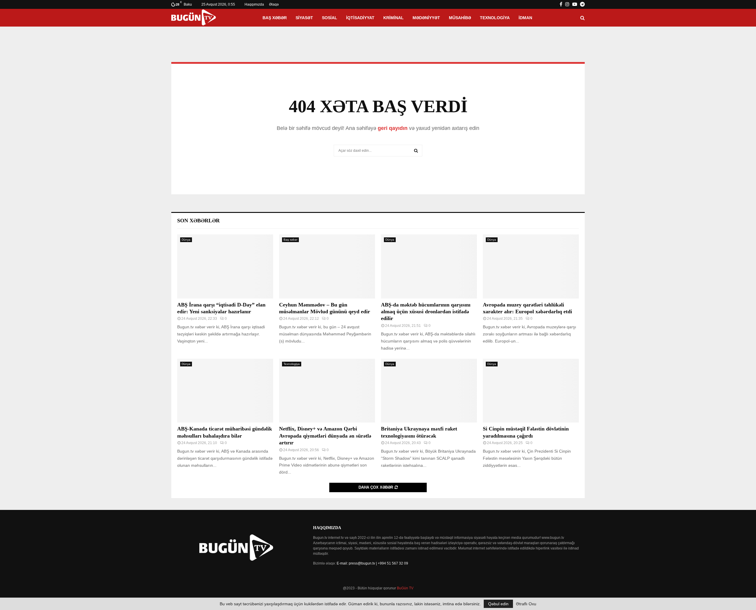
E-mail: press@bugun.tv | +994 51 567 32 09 (372, 563)
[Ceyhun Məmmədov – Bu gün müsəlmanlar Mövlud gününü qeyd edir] (327, 266)
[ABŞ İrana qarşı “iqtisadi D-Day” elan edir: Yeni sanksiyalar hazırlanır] (225, 266)
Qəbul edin (498, 603)
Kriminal (393, 17)
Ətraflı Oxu (526, 604)
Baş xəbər (275, 17)
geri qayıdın (393, 128)
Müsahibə (460, 17)
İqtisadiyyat (360, 17)
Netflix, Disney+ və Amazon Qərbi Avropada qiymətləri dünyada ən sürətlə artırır (325, 436)
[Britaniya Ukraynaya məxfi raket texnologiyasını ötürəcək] (429, 391)
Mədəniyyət (426, 17)
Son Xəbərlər (198, 221)
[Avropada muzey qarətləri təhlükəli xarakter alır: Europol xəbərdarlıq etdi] (531, 266)
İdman (525, 17)
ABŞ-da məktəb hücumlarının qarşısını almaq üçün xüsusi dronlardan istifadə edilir (425, 312)
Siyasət (304, 17)
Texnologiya (495, 17)
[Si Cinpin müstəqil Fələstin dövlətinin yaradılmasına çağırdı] (531, 391)
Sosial (329, 17)
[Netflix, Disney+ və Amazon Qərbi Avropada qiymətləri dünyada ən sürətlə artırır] (327, 391)
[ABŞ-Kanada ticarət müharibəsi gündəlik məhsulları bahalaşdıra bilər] (225, 391)
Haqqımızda (254, 4)
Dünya (186, 239)
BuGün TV (405, 588)
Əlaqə (274, 4)
